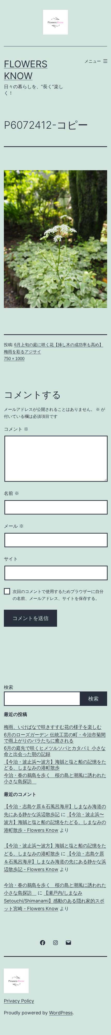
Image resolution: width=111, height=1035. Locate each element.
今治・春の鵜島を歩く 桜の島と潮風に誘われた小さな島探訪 (55, 778)
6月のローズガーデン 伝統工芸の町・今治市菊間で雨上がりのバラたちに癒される (55, 737)
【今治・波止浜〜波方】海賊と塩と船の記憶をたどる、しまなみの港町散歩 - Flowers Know (55, 822)
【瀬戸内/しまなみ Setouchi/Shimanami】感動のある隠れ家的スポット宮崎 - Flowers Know (54, 900)
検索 (8, 687)
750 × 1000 (14, 358)
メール (14, 526)
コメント (16, 429)
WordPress (61, 1012)
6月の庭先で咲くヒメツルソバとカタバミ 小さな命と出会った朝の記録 (55, 751)
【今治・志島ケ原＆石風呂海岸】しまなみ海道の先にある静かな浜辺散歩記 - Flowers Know (55, 861)
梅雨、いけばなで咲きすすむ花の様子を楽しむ (52, 727)
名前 (11, 493)
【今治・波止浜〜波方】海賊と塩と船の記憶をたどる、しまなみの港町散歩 (55, 764)
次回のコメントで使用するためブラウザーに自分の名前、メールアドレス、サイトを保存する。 (58, 595)
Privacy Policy (19, 1001)
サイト (11, 558)
